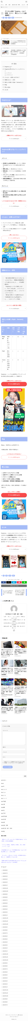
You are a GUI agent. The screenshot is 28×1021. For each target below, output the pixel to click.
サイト (4, 757)
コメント (5, 730)
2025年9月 (5, 894)
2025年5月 (5, 906)
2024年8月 (5, 930)
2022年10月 (5, 996)
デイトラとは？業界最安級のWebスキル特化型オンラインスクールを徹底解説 (18, 42)
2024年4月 (5, 942)
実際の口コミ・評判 (10, 79)
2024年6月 (5, 936)
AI (3, 17)
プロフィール (8, 1014)
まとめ (6, 89)
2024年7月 (5, 933)
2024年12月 (5, 918)
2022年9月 (5, 999)
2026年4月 (5, 876)
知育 (4, 822)
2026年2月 (5, 882)
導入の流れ (7, 87)
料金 (6, 84)
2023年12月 (5, 954)
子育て (4, 813)
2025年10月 (5, 891)
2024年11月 (5, 921)
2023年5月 (5, 975)
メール (5, 752)
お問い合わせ (20, 1014)
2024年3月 (5, 945)
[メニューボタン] (26, 1)
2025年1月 (5, 915)
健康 (4, 807)
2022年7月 (5, 1004)
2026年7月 (5, 873)
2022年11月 (5, 993)
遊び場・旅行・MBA (7, 828)
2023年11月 (5, 957)
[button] (3, 582)
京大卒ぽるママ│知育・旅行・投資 (14, 614)
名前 (4, 747)
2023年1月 (5, 987)
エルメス (5, 789)
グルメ (4, 792)
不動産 (4, 801)
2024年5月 (5, 939)
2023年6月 (5, 972)
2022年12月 (5, 990)
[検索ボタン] (1, 1)
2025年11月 (5, 888)
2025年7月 (5, 900)
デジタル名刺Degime (14, 138)
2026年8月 (5, 870)
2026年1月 (5, 885)
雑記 (13, 17)
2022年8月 (5, 1002)
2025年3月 (5, 912)
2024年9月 (5, 927)
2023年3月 (5, 981)
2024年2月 (5, 948)
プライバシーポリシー (14, 1016)
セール (4, 795)
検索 (25, 776)
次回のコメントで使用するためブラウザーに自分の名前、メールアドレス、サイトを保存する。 (14, 762)
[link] (14, 630)
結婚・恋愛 (5, 825)
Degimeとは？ (8, 66)
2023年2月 (5, 984)
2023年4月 (5, 978)
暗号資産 (5, 816)
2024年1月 (5, 951)
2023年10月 (5, 960)
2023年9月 (5, 963)
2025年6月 (5, 903)
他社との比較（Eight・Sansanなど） (14, 82)
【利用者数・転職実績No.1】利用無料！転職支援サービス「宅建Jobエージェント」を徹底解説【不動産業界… (18, 52)
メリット (9, 73)
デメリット (10, 74)
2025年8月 (5, 897)
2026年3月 (5, 879)
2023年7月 (5, 969)
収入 (4, 810)
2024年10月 (5, 924)
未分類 (4, 819)
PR (6, 17)
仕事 (9, 17)
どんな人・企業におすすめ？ (12, 77)
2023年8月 (5, 966)
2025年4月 (5, 909)
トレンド (5, 798)
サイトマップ (14, 1014)
